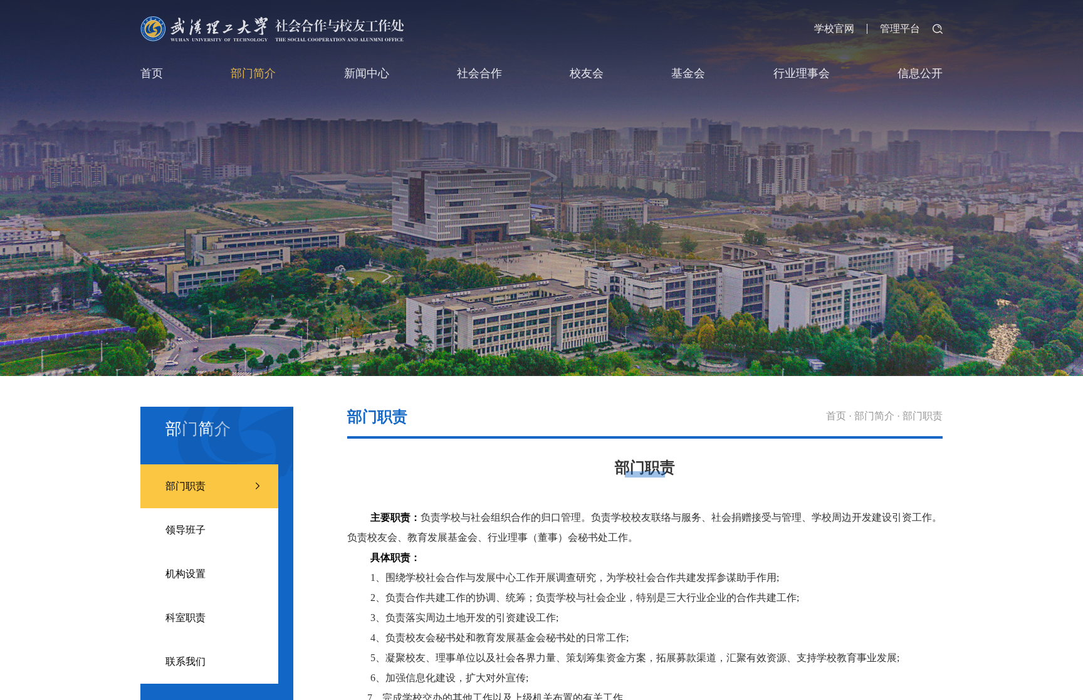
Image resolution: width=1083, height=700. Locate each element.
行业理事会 (801, 73)
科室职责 (185, 617)
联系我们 (185, 661)
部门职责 (185, 486)
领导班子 (185, 530)
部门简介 (253, 73)
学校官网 (834, 28)
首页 (151, 73)
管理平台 (900, 28)
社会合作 (479, 73)
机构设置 (185, 573)
